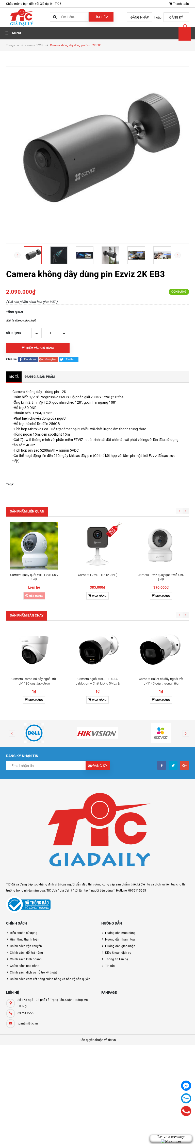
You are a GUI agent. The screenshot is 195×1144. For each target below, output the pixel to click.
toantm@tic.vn (28, 1023)
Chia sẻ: (12, 359)
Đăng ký (176, 17)
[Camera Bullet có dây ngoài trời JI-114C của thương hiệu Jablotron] (161, 650)
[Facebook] (186, 1086)
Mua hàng (99, 595)
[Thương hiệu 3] (161, 733)
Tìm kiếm (101, 17)
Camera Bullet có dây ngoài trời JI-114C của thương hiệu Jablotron (161, 683)
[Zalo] (186, 1098)
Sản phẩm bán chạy (26, 615)
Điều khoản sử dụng (23, 933)
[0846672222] (186, 1111)
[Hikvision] (97, 733)
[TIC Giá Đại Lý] (97, 833)
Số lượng (13, 333)
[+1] (49, 359)
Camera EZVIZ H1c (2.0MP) (97, 575)
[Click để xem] (97, 155)
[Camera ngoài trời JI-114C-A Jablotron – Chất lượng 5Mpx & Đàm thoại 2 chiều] (97, 650)
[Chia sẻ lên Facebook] (28, 359)
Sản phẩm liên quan (27, 511)
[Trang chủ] (21, 17)
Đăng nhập (140, 17)
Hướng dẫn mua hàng (120, 933)
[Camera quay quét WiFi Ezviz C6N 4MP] (34, 546)
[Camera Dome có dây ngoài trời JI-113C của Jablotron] (34, 650)
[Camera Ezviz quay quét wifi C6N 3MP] (161, 546)
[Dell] (34, 733)
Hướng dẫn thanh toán (121, 939)
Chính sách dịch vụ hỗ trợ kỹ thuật (33, 972)
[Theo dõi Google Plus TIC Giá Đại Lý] (184, 765)
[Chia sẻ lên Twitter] (68, 359)
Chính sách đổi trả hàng (26, 952)
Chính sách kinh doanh (26, 959)
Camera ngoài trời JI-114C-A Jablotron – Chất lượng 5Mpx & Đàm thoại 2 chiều (98, 683)
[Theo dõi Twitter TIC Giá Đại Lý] (173, 765)
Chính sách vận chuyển (26, 946)
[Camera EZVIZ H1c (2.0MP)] (97, 546)
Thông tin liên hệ (116, 959)
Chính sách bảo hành (24, 966)
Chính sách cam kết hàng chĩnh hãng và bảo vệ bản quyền (50, 979)
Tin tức (110, 966)
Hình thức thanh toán (24, 939)
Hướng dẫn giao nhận (120, 946)
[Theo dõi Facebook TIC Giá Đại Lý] (161, 765)
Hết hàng (35, 595)
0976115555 (26, 1013)
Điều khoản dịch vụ (118, 952)
